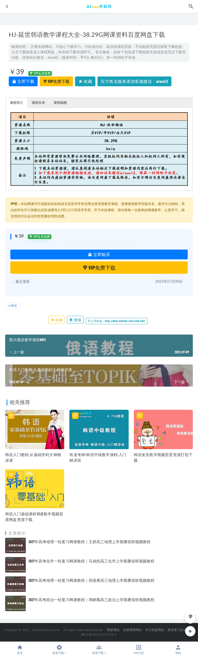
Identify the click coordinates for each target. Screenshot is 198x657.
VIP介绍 (139, 653)
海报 (77, 320)
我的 (178, 653)
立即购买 (101, 254)
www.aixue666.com (46, 630)
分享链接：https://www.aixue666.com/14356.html (118, 320)
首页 (20, 653)
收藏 (87, 81)
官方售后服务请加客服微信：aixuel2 (134, 81)
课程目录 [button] (38, 103)
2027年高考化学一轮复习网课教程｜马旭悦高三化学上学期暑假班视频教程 (91, 561)
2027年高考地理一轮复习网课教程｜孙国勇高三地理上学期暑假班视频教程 (91, 580)
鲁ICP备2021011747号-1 (99, 634)
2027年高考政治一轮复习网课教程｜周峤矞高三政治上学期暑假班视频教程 (91, 599)
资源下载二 (99, 653)
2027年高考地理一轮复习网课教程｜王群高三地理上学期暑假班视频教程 (89, 541)
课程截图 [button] (60, 103)
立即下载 (25, 81)
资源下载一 (59, 653)
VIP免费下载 (58, 81)
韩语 (14, 305)
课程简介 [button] (16, 103)
